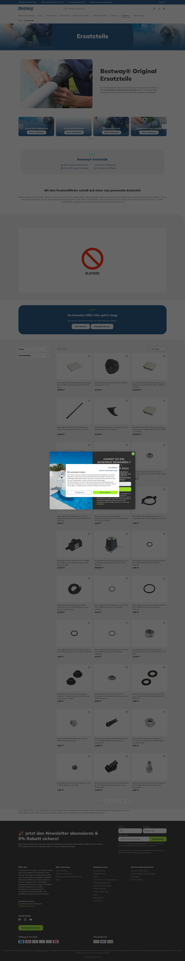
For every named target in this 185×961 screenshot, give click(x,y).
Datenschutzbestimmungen (108, 470)
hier (109, 486)
